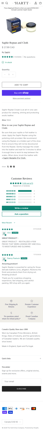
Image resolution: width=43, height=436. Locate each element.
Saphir (7, 52)
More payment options (21, 98)
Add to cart (21, 85)
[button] (7, 57)
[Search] (8, 3)
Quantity (6, 69)
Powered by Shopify (32, 428)
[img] (7, 229)
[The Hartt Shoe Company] (21, 3)
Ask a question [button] (21, 214)
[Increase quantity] (13, 74)
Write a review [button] (21, 208)
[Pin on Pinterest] (14, 166)
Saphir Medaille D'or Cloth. (14, 158)
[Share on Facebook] (11, 166)
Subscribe (21, 389)
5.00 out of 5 (27, 183)
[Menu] (2, 3)
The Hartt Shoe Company (15, 428)
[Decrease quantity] (4, 74)
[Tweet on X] (8, 166)
